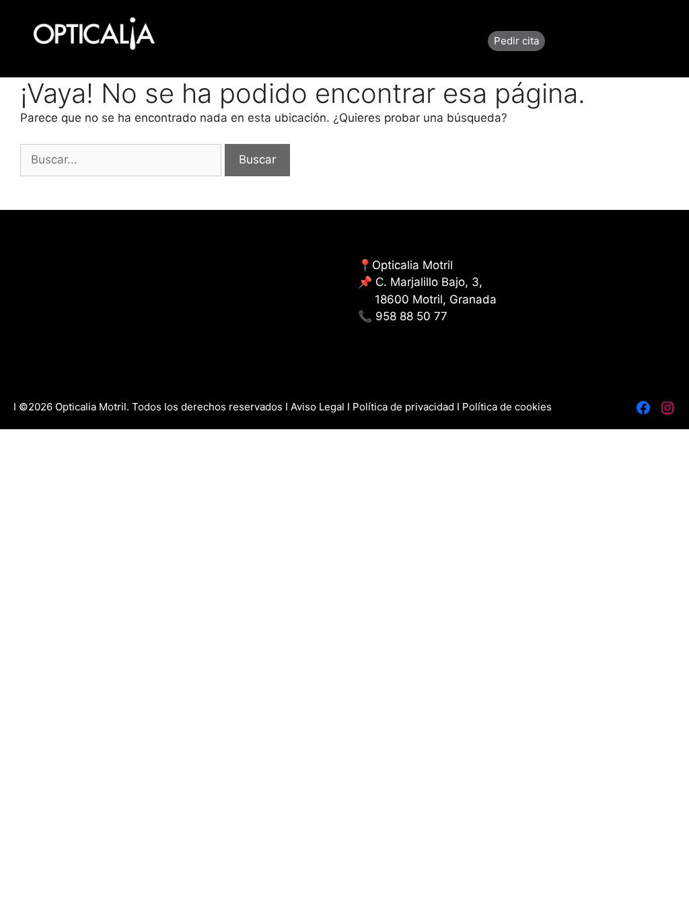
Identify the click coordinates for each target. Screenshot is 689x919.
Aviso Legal (319, 406)
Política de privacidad (403, 406)
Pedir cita (516, 40)
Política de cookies (507, 406)
